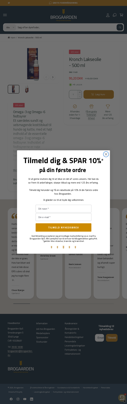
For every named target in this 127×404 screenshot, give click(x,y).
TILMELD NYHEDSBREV (63, 227)
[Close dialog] (106, 154)
